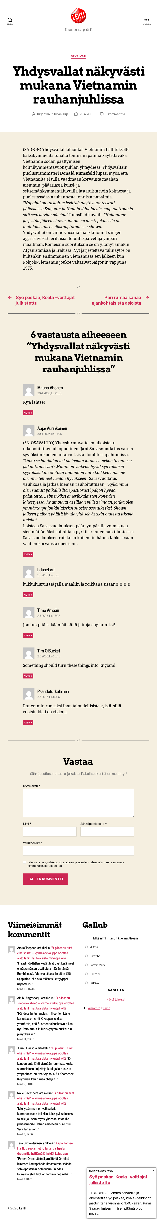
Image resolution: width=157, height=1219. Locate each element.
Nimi (27, 824)
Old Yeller (95, 973)
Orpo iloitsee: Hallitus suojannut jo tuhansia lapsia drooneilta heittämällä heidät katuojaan (45, 1148)
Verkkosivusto (32, 843)
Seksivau (78, 56)
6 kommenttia (115, 114)
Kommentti (31, 786)
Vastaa (28, 413)
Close (154, 1170)
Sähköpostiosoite (93, 824)
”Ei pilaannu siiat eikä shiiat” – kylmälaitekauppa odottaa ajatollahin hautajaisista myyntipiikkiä (44, 953)
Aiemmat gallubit (99, 1008)
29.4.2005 (86, 114)
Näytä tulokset (115, 999)
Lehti (22, 1208)
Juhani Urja (61, 114)
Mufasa (94, 946)
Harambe (95, 955)
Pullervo (94, 982)
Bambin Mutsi (97, 964)
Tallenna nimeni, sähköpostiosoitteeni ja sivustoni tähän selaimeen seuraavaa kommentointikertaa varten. (75, 864)
